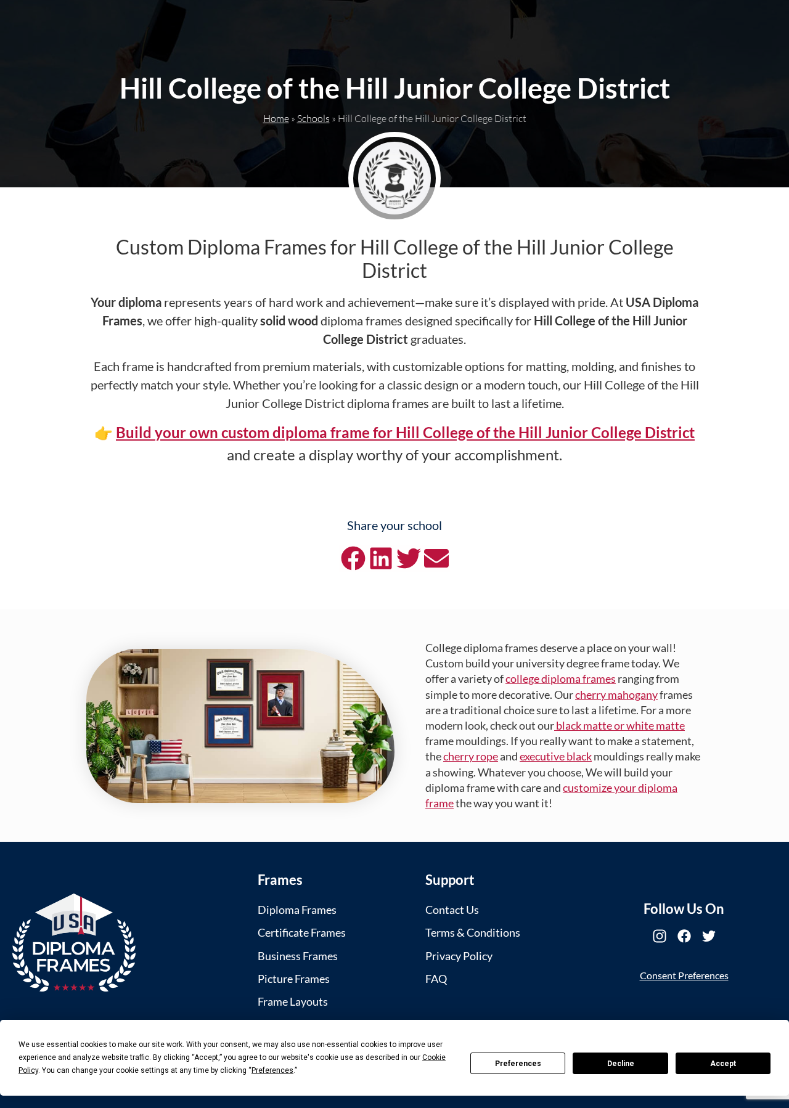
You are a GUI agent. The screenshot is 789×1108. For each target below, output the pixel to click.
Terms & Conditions (472, 932)
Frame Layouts (293, 1001)
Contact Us (452, 909)
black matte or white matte (619, 725)
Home (276, 118)
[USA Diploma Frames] (74, 943)
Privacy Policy (459, 956)
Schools (313, 118)
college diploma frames (560, 678)
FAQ (436, 978)
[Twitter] (708, 936)
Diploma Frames (297, 909)
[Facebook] (684, 936)
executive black (556, 756)
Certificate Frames (302, 932)
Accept (723, 1063)
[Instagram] (659, 936)
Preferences (518, 1063)
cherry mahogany (616, 694)
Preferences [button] (272, 1070)
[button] (353, 558)
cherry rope (470, 756)
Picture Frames (294, 978)
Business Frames (298, 956)
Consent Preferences (684, 975)
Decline (620, 1063)
